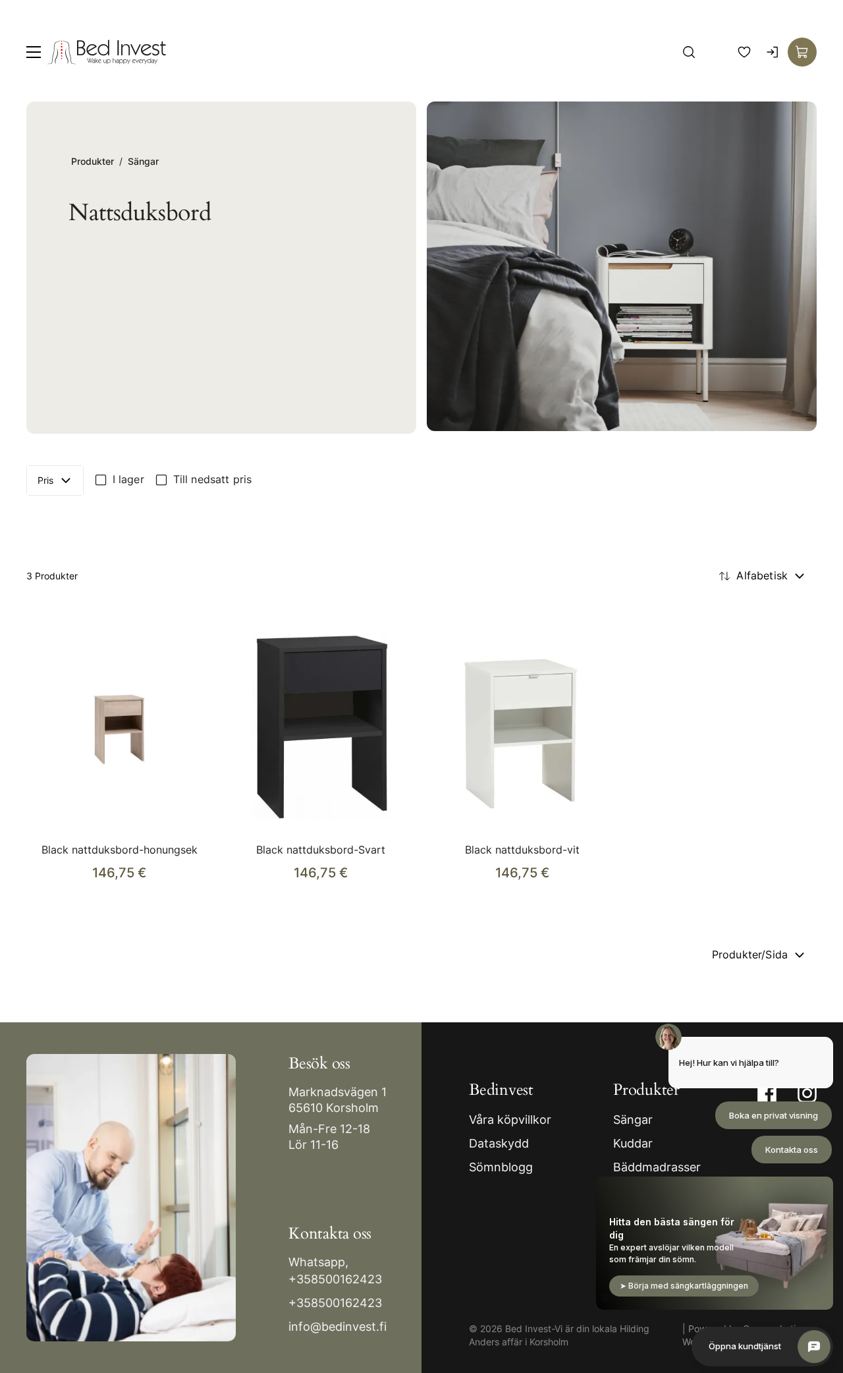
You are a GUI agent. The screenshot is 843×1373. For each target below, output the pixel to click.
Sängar (143, 161)
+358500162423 (335, 1279)
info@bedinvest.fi (337, 1326)
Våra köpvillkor (510, 1119)
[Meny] (33, 52)
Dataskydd (499, 1143)
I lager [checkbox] (128, 479)
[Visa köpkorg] (802, 52)
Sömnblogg (501, 1167)
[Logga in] (773, 52)
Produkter (92, 161)
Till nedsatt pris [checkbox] (212, 479)
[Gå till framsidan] (106, 52)
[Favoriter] (744, 52)
